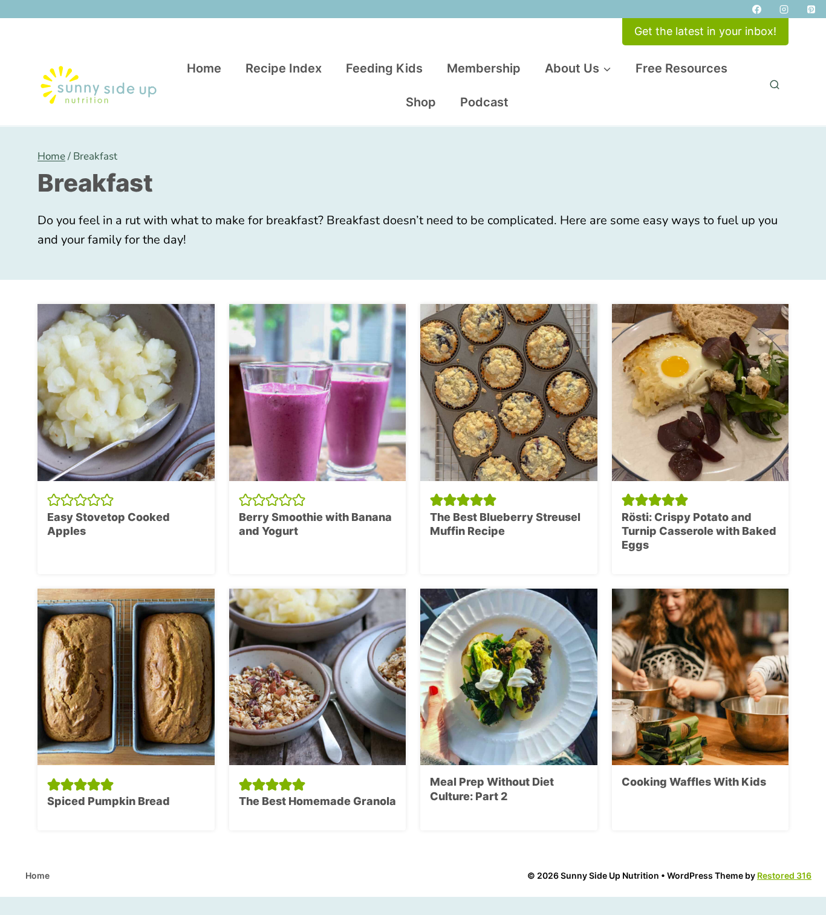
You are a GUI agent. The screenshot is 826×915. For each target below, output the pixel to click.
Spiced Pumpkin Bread (108, 801)
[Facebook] (756, 9)
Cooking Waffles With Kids (694, 781)
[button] (53, 500)
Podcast (484, 102)
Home (204, 68)
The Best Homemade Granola (317, 801)
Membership (484, 68)
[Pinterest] (811, 9)
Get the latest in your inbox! (705, 31)
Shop (421, 102)
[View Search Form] (774, 85)
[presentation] (126, 392)
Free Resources (681, 68)
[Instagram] (784, 9)
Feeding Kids (384, 68)
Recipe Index (284, 68)
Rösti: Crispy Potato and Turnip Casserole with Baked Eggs (699, 531)
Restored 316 (784, 875)
